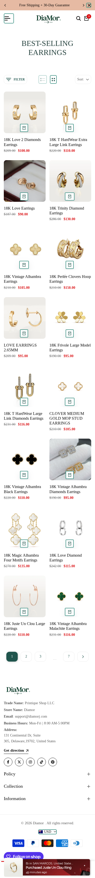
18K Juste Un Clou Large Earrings (24, 626)
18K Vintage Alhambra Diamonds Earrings (68, 489)
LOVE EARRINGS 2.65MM (20, 347)
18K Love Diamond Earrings (65, 557)
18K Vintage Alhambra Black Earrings (22, 489)
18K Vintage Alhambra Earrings (22, 279)
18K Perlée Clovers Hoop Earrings (70, 279)
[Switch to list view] (43, 79)
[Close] (88, 5)
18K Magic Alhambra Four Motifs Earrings (21, 557)
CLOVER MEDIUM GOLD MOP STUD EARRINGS (66, 418)
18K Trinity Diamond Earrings (66, 210)
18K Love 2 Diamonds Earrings (22, 142)
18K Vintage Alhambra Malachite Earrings (68, 626)
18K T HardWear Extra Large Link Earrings (68, 142)
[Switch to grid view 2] (53, 79)
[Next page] (83, 657)
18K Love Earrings (19, 208)
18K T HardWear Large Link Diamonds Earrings (23, 415)
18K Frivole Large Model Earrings (70, 347)
